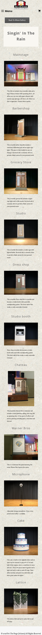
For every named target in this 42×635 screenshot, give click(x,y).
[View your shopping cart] (39, 11)
